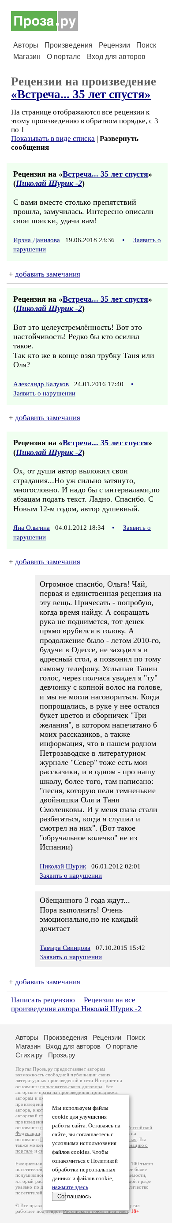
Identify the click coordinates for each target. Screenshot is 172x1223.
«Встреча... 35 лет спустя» (81, 94)
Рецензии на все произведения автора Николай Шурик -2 (76, 1004)
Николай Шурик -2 (49, 183)
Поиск (146, 45)
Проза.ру (61, 1055)
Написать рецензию (43, 1000)
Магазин (27, 56)
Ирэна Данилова (36, 240)
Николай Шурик (63, 866)
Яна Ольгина (31, 527)
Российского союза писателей (95, 1211)
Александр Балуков (41, 384)
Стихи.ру (29, 1055)
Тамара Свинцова (65, 947)
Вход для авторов (116, 56)
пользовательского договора (71, 1086)
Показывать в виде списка (53, 138)
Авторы (25, 45)
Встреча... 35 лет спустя (105, 174)
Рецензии (114, 45)
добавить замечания (47, 274)
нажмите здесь (70, 1187)
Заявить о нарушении (44, 393)
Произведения (69, 45)
